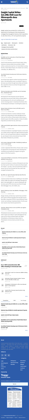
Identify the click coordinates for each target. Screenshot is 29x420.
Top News (3, 417)
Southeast (22, 368)
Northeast (22, 362)
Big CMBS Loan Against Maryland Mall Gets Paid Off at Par (13, 175)
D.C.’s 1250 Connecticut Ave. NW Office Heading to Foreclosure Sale (11, 265)
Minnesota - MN (11, 45)
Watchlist (13, 364)
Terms (2, 368)
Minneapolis (14, 43)
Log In (2, 39)
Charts (16, 417)
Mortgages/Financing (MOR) (7, 47)
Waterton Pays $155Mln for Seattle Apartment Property (14, 237)
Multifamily (4, 45)
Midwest (22, 364)
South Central (23, 366)
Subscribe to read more (11, 39)
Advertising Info (4, 363)
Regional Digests (9, 417)
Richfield (21, 43)
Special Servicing (14, 362)
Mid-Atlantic (23, 360)
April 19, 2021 (3, 22)
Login (2, 361)
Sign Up (14, 384)
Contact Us (3, 366)
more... (26, 296)
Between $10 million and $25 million (9, 49)
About (2, 365)
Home (2, 8)
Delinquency (13, 360)
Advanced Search (22, 417)
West (21, 370)
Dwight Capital (7, 43)
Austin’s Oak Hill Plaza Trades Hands (10, 242)
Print (27, 8)
